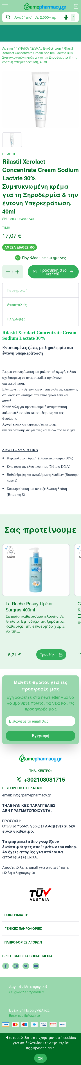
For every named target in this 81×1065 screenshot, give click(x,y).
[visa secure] (45, 1024)
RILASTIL (9, 154)
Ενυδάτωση (52, 48)
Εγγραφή (40, 735)
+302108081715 (44, 779)
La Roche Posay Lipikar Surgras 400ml (29, 606)
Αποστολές (17, 304)
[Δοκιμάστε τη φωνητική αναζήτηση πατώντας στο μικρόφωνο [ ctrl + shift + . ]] (66, 17)
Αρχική (7, 48)
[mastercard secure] (54, 1024)
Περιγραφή (17, 290)
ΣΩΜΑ (36, 48)
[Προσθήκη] (17, 271)
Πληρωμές (16, 319)
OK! (40, 1058)
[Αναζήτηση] (8, 17)
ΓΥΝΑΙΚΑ (22, 48)
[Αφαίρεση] (8, 271)
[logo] (41, 6)
